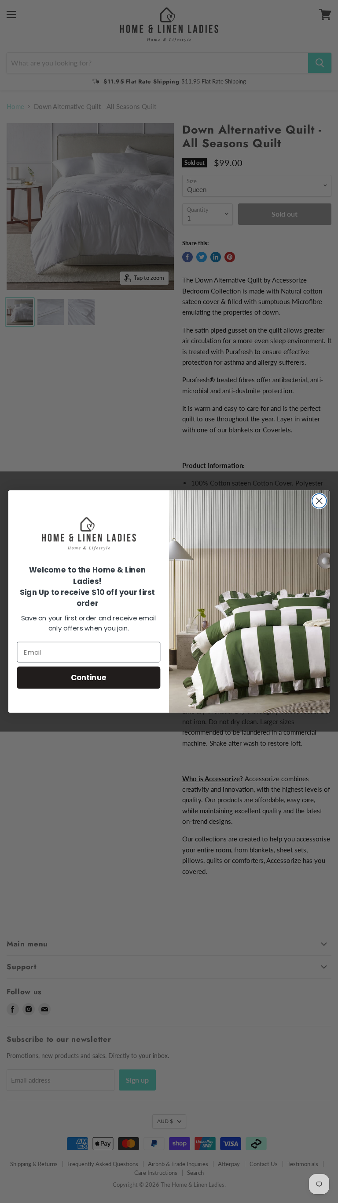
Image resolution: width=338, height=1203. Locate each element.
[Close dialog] (319, 501)
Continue (89, 677)
